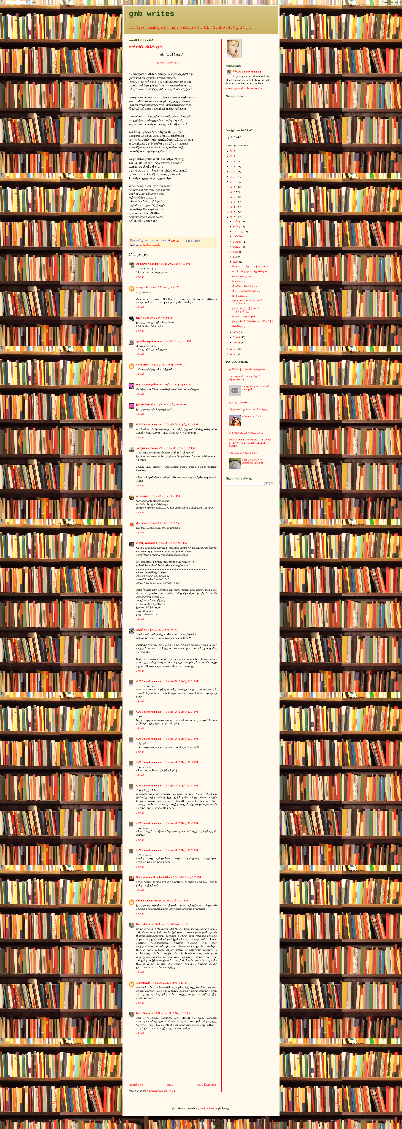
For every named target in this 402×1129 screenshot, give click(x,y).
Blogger (213, 1108)
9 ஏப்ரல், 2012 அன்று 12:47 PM (182, 785)
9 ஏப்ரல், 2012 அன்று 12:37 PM (182, 738)
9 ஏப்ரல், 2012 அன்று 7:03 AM (163, 629)
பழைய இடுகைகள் (206, 1084)
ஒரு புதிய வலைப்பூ (239, 402)
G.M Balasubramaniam (148, 424)
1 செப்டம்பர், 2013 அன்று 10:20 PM (169, 982)
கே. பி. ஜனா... (143, 364)
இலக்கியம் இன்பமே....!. (244, 285)
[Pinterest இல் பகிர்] (199, 240)
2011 (233, 348)
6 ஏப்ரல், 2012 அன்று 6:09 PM (156, 317)
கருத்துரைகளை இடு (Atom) (161, 1090)
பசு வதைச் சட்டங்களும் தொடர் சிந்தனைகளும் (245, 378)
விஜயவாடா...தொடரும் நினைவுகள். (250, 266)
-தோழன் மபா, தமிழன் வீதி (149, 448)
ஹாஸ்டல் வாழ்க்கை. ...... (245, 276)
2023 (233, 161)
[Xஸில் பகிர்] (193, 240)
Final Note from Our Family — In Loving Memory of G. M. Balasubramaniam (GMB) (250, 442)
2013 (233, 212)
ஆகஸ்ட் (237, 241)
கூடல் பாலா (142, 496)
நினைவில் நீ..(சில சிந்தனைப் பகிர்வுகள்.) (247, 302)
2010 (233, 353)
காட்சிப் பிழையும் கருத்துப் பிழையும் (250, 271)
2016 (233, 196)
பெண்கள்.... (238, 280)
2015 (233, 201)
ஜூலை (237, 246)
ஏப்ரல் (236, 261)
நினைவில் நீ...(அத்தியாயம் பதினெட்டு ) (252, 321)
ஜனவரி (237, 342)
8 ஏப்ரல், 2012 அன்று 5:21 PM (171, 542)
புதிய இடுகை (137, 1084)
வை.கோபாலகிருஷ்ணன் (148, 384)
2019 (233, 181)
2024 (233, 156)
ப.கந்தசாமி (142, 287)
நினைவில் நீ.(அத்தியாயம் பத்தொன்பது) (245, 310)
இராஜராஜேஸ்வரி (144, 404)
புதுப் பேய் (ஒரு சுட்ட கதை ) (243, 452)
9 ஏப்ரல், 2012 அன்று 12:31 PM (182, 681)
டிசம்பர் (237, 221)
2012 (233, 217)
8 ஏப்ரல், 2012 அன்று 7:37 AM (164, 522)
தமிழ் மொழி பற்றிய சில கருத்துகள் (247, 369)
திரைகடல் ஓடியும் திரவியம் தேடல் (246, 432)
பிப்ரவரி (237, 337)
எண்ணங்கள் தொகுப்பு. (150, 245)
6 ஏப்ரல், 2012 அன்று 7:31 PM (175, 341)
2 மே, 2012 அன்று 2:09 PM (187, 877)
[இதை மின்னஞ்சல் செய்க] (187, 240)
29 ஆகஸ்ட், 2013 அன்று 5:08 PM (171, 923)
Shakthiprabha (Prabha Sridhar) (154, 877)
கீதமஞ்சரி (141, 629)
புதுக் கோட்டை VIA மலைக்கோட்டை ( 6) (252, 461)
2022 (233, 166)
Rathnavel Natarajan (147, 263)
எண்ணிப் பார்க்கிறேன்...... (148, 46)
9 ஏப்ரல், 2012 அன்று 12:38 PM (182, 762)
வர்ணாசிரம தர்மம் (251, 416)
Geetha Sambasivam (147, 900)
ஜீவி (138, 317)
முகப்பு (170, 1084)
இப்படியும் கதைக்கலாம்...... (246, 290)
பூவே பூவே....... (239, 295)
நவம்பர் (237, 226)
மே (234, 256)
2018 (233, 186)
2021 (233, 171)
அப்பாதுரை (142, 523)
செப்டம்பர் (238, 236)
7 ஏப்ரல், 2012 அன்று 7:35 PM (179, 447)
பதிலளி (140, 276)
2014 (233, 206)
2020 (233, 176)
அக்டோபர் (238, 231)
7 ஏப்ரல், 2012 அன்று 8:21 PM (164, 495)
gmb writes (151, 14)
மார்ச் (236, 332)
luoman (204, 1108)
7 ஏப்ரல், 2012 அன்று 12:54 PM (182, 424)
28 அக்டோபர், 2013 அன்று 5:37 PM (172, 1013)
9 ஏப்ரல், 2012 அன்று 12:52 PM (182, 850)
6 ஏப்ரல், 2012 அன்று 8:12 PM (177, 384)
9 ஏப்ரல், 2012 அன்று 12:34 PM (182, 711)
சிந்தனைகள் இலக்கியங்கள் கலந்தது (248, 409)
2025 (233, 151)
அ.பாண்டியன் (143, 982)
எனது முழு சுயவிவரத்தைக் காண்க (244, 88)
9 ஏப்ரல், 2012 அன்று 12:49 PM (182, 823)
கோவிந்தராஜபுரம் (241, 326)
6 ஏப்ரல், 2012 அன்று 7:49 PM (167, 364)
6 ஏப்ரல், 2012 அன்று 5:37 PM (164, 287)
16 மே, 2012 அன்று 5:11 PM (173, 900)
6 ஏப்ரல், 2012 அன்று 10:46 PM (170, 404)
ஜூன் (236, 251)
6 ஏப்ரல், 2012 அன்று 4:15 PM (174, 263)
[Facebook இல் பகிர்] (196, 240)
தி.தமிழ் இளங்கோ (145, 542)
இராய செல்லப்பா (144, 924)
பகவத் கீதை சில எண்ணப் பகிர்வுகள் (255, 388)
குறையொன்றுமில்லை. (147, 341)
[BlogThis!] (190, 240)
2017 (233, 191)
